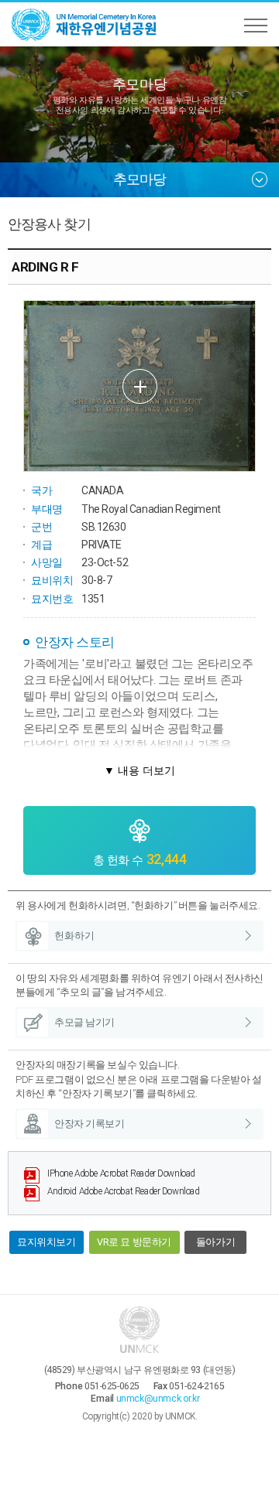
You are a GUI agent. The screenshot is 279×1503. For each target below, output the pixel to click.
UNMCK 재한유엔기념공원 (85, 24)
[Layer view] (139, 386)
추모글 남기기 (84, 1022)
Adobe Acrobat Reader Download (121, 1173)
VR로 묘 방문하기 (134, 1242)
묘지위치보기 (46, 1242)
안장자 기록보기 (89, 1123)
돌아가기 (215, 1242)
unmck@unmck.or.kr (158, 1398)
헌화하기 (74, 935)
